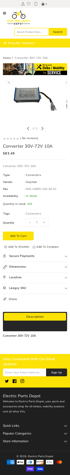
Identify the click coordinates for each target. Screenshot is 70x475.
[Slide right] (42, 129)
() (36, 4)
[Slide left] (28, 129)
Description (35, 316)
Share (13, 299)
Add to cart (18, 236)
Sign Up (56, 372)
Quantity (8, 222)
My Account (22, 4)
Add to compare (47, 246)
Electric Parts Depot (40, 456)
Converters (33, 175)
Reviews (35, 326)
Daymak (31, 182)
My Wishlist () (28, 4)
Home (7, 58)
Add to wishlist (18, 246)
